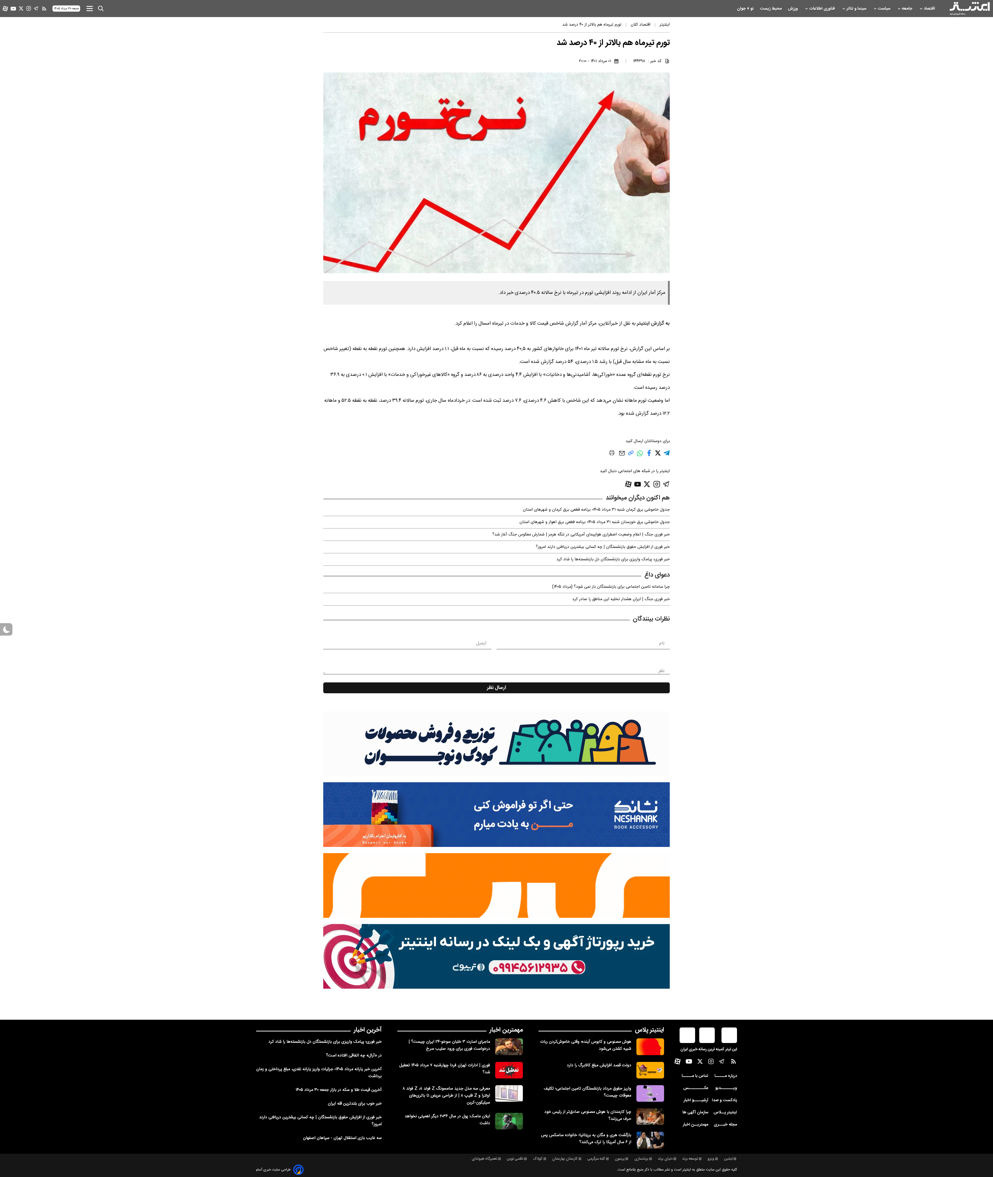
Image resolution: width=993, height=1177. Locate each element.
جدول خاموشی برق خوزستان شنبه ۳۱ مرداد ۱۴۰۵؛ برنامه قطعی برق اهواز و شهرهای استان (595, 522)
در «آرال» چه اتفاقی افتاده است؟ (354, 1055)
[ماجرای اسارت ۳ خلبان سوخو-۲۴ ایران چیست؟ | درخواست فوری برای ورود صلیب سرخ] (509, 1046)
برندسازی (641, 1159)
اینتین (728, 1159)
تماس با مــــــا (695, 1075)
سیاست (884, 8)
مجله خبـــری (725, 1124)
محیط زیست (771, 8)
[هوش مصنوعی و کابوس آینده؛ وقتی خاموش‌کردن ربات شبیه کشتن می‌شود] (650, 1046)
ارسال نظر (496, 688)
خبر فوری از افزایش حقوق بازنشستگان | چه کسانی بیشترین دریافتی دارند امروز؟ (603, 546)
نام (662, 643)
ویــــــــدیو (726, 1088)
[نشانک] (496, 814)
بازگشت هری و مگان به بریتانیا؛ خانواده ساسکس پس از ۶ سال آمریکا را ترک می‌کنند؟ (586, 1139)
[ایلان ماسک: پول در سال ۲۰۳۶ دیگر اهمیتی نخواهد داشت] (509, 1121)
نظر (661, 671)
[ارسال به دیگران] (622, 455)
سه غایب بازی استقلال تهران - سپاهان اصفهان (342, 1138)
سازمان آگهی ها (695, 1112)
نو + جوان (746, 8)
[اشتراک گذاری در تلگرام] (667, 455)
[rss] (44, 8)
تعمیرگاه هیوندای (484, 1159)
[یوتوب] (13, 8)
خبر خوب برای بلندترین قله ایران (355, 1103)
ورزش (793, 8)
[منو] (89, 8)
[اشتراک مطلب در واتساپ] (639, 455)
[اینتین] (496, 885)
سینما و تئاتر (856, 8)
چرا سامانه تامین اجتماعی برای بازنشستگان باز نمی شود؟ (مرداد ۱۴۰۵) (611, 586)
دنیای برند (665, 1159)
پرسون (620, 1159)
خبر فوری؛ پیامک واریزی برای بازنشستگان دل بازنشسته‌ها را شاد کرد (613, 559)
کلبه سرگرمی (596, 1159)
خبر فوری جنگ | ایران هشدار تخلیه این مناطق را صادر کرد (621, 599)
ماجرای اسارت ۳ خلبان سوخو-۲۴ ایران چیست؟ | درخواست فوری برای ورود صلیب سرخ (449, 1045)
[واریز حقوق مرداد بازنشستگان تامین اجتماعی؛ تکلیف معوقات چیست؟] (650, 1093)
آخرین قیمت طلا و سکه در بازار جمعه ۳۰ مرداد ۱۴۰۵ (339, 1089)
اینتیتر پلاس (649, 1030)
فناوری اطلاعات (822, 8)
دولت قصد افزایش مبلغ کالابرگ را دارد (599, 1065)
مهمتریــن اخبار (695, 1124)
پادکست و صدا (724, 1100)
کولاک (538, 1159)
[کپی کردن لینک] (631, 454)
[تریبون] (496, 956)
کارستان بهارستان (565, 1159)
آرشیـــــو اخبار (695, 1100)
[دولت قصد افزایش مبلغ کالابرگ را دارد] (650, 1070)
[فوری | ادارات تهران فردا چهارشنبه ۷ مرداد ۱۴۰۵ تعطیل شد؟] (509, 1070)
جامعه (907, 8)
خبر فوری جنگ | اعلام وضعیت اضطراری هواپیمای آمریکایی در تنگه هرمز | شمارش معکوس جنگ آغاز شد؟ (581, 534)
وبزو (711, 1159)
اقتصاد (930, 8)
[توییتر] (21, 8)
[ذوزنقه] (496, 743)
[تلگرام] (36, 8)
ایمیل (481, 643)
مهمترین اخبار (506, 1030)
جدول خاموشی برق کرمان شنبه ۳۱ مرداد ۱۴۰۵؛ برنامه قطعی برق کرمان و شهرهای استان (596, 509)
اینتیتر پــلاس (725, 1112)
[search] (101, 8)
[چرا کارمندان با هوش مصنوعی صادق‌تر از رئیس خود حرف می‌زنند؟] (650, 1116)
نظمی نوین (515, 1159)
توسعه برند (690, 1159)
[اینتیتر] (969, 8)
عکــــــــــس (695, 1088)
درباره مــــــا (725, 1075)
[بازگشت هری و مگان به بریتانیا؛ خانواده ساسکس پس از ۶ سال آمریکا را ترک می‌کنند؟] (650, 1140)
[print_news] (612, 454)
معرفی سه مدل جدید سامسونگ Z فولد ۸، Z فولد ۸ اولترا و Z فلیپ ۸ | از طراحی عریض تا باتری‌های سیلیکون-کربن (446, 1095)
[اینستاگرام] (28, 8)
